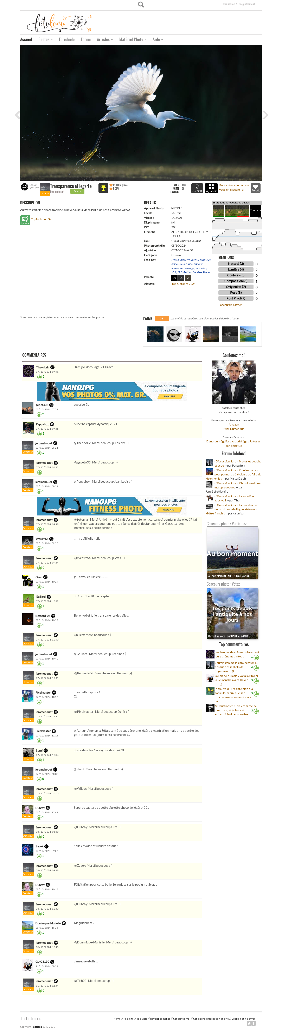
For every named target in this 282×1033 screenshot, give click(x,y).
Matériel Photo (129, 40)
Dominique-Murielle (48, 923)
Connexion (229, 4)
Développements (160, 1018)
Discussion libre (226, 461)
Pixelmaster (43, 692)
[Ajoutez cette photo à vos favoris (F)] (256, 188)
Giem (39, 577)
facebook (253, 1023)
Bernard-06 (43, 615)
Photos (42, 40)
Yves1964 (42, 538)
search (141, 4)
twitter (249, 1023)
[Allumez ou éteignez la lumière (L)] (197, 188)
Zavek (39, 846)
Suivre (77, 191)
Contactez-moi (181, 1018)
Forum (86, 39)
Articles (102, 40)
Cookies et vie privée (244, 1018)
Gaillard (41, 596)
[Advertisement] (186, 21)
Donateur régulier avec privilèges (227, 441)
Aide (155, 40)
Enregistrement (246, 4)
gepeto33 (42, 405)
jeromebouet (57, 191)
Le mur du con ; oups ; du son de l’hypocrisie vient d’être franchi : (232, 509)
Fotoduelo (67, 39)
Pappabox (42, 424)
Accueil (26, 39)
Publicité (129, 1018)
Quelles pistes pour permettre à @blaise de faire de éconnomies (233, 474)
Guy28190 (42, 961)
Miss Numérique (234, 428)
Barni (39, 750)
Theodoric (42, 367)
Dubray (40, 808)
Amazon (234, 424)
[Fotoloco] (59, 23)
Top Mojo (142, 1018)
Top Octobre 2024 (183, 283)
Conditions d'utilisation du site (211, 1018)
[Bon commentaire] (39, 376)
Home (117, 1018)
